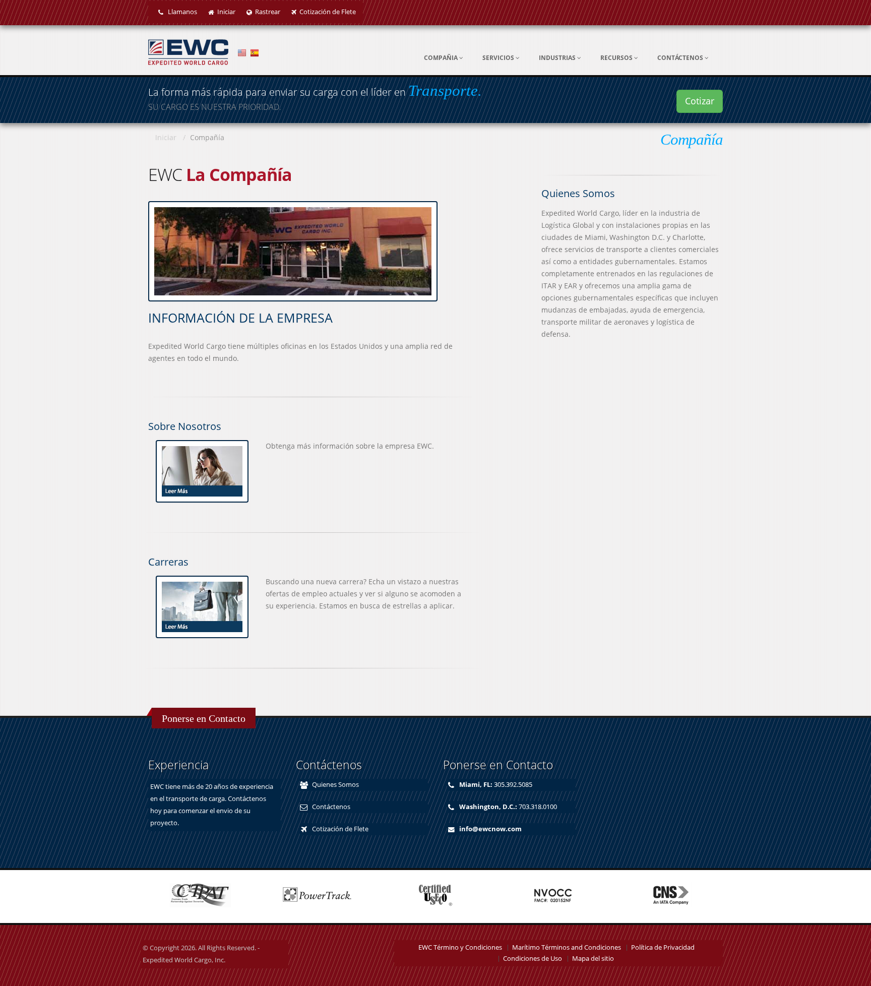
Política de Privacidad (663, 947)
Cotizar (699, 101)
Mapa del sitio (593, 958)
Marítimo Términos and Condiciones (566, 947)
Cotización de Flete (327, 12)
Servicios (499, 57)
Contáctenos (681, 57)
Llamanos (181, 12)
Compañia (441, 57)
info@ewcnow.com (490, 829)
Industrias (558, 57)
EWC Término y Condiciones (460, 947)
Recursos (617, 57)
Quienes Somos (335, 784)
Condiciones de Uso (532, 958)
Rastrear (267, 12)
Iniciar (226, 12)
